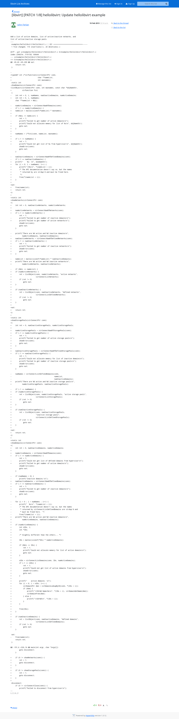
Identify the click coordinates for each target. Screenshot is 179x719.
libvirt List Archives (19, 3)
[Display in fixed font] (103, 705)
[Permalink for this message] (107, 705)
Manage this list (104, 4)
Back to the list (119, 27)
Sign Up (131, 4)
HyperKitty (90, 715)
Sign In (119, 4)
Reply (14, 708)
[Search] (166, 4)
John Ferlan (23, 24)
